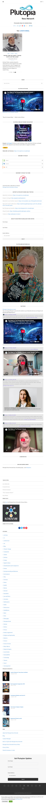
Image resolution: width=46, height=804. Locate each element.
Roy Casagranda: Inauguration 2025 (17, 683)
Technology (6, 657)
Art (4, 543)
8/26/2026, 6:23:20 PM (12, 314)
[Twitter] (15, 25)
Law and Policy (7, 596)
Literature (6, 599)
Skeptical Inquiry (7, 649)
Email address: (6, 233)
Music (5, 613)
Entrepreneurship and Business (11, 571)
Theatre (5, 660)
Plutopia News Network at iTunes (10, 187)
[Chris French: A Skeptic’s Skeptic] (6, 710)
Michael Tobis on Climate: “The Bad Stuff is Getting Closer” (12, 56)
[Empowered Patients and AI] (6, 722)
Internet (5, 590)
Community (6, 551)
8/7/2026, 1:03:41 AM (12, 423)
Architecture (6, 540)
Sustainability (7, 654)
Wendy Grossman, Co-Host (9, 750)
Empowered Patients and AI (16, 718)
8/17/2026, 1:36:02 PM (12, 347)
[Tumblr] (20, 786)
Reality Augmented (8, 632)
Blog (5, 546)
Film (5, 576)
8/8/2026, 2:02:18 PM (12, 415)
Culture (5, 554)
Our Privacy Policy (19, 799)
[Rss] (32, 786)
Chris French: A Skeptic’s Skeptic (16, 706)
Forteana (6, 579)
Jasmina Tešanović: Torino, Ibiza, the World (19, 672)
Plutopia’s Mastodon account (9, 309)
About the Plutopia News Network (10, 733)
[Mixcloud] (28, 25)
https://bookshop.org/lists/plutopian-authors (20, 211)
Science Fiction (7, 643)
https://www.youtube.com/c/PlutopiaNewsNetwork (30, 201)
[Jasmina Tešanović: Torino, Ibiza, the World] (6, 676)
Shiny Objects (7, 646)
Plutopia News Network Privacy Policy (11, 744)
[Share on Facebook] (10, 72)
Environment (7, 574)
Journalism (6, 593)
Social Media (6, 652)
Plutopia (5, 314)
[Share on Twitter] (11, 72)
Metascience (6, 607)
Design (5, 560)
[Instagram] (17, 25)
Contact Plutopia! (7, 738)
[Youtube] (22, 25)
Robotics (6, 638)
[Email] (24, 25)
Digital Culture (7, 563)
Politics (5, 627)
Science (5, 640)
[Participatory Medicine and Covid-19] (6, 699)
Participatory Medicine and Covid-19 (17, 695)
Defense (5, 557)
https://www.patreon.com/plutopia (22, 151)
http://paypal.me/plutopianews (18, 198)
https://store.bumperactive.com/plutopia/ (24, 208)
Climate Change (7, 549)
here (6, 502)
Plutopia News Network (13, 58)
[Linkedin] (19, 25)
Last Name (5, 227)
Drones (5, 568)
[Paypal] (40, 786)
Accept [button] (11, 801)
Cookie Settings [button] (4, 801)
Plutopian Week (7, 621)
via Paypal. (9, 143)
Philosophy (6, 618)
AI (4, 538)
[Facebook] (4, 786)
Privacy (5, 629)
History (5, 588)
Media (5, 604)
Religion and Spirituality (9, 635)
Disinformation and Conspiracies (11, 565)
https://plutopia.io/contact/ (14, 214)
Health (5, 585)
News (5, 615)
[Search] (42, 1)
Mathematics (7, 602)
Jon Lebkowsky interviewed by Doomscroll (23, 273)
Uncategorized (7, 666)
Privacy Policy (6, 747)
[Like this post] (9, 72)
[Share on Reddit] (14, 72)
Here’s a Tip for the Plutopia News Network (12, 741)
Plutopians (28, 467)
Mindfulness (6, 610)
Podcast (5, 624)
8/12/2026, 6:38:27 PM (12, 379)
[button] (3, 274)
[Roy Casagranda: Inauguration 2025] (6, 687)
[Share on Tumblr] (13, 72)
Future (5, 582)
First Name (5, 222)
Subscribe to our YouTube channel (10, 112)
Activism (6, 535)
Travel (5, 663)
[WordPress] (31, 25)
